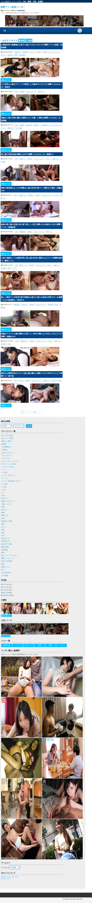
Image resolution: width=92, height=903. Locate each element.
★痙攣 (45, 52)
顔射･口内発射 (6, 561)
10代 (4, 584)
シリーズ (17, 645)
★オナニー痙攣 (35, 52)
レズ (2, 492)
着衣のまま (5, 538)
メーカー (61, 645)
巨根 (2, 518)
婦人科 (3, 510)
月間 (34, 1)
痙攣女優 (6, 645)
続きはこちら (6, 80)
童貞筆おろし (6, 541)
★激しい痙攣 (6, 441)
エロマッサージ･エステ (10, 461)
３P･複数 (18, 128)
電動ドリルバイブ (8, 558)
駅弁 (2, 564)
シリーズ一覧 (5, 636)
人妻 (16, 91)
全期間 (40, 1)
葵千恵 (21, 380)
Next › (35, 412)
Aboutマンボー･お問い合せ (10, 877)
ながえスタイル (54, 52)
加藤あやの (24, 341)
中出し (3, 55)
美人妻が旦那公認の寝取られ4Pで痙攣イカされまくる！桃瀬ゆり (27, 154)
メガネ (3, 490)
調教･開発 (5, 547)
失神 (2, 507)
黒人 (2, 570)
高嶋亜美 (22, 232)
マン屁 (3, 487)
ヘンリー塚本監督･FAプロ (11, 481)
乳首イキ (4, 498)
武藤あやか (22, 195)
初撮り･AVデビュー (8, 501)
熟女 (15, 195)
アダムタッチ (6, 455)
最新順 (22, 40)
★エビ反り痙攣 (7, 435)
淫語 (2, 530)
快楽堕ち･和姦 (12, 55)
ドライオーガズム (8, 467)
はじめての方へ (6, 878)
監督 (50, 645)
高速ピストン (6, 567)
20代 (4, 587)
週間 (29, 1)
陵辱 (2, 552)
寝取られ (41, 91)
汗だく (15, 268)
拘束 (2, 524)
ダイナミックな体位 (8, 464)
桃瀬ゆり (22, 159)
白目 (2, 535)
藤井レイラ (23, 265)
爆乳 (2, 532)
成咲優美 (25, 52)
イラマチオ (5, 458)
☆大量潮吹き (44, 125)
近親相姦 (22, 55)
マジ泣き (4, 484)
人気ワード (28, 645)
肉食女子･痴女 (56, 380)
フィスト (4, 478)
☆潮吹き (37, 195)
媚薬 (2, 513)
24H (24, 1)
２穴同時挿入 (6, 573)
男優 (39, 645)
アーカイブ (5, 867)
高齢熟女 (18, 52)
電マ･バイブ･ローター (9, 555)
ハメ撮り (4, 472)
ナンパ (3, 470)
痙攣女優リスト (6, 615)
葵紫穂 (22, 125)
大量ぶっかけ (6, 504)
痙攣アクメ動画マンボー (13, 6)
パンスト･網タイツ (8, 475)
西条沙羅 (29, 125)
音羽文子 (25, 304)
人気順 (29, 40)
